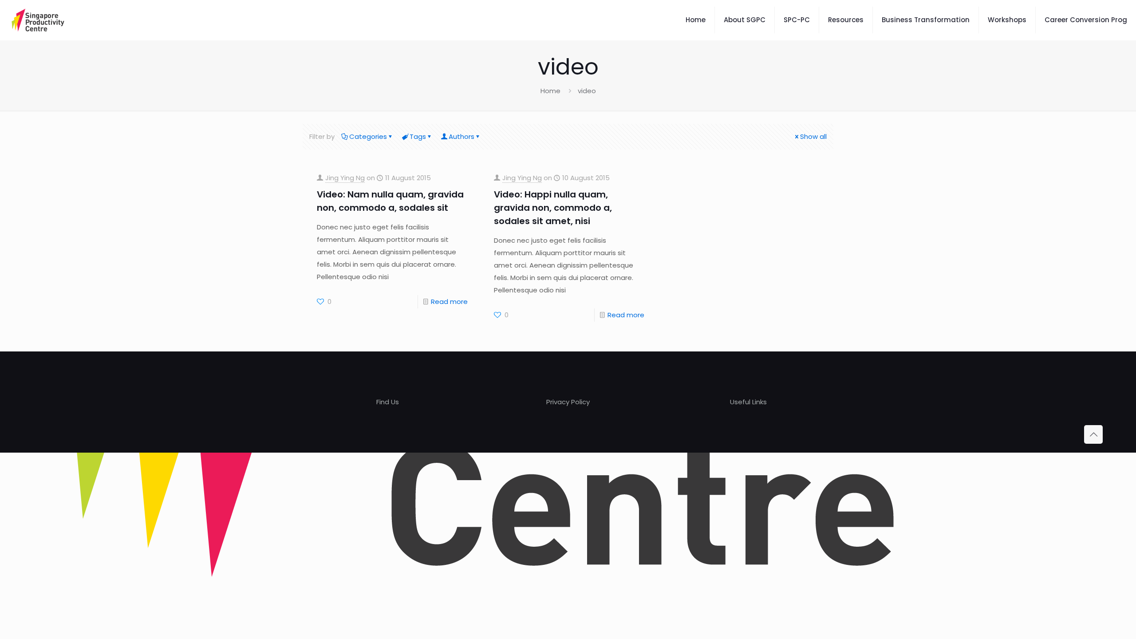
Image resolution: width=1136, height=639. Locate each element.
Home (550, 90)
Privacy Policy (568, 401)
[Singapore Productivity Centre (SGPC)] (38, 20)
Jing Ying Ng (345, 177)
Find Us (387, 401)
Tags (418, 136)
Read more (449, 301)
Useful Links (748, 401)
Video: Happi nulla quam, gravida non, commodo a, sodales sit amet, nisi (553, 207)
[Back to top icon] (1093, 434)
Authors (461, 136)
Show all (813, 136)
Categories (368, 136)
